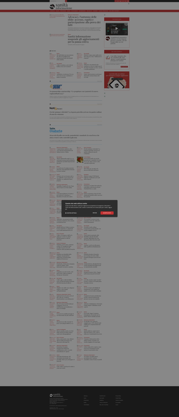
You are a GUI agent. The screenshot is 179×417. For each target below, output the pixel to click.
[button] (71, 213)
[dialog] (89, 208)
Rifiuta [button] (95, 212)
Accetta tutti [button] (107, 213)
